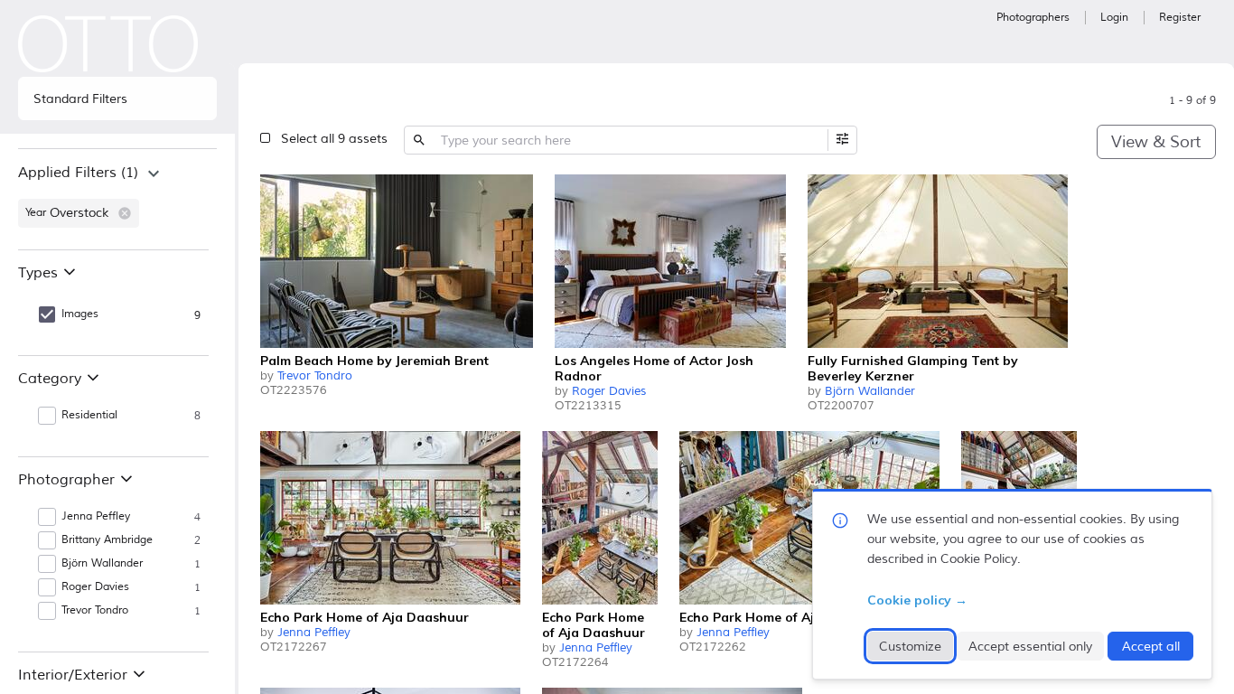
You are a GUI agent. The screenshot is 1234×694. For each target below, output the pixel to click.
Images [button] (79, 314)
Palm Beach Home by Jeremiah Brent (374, 360)
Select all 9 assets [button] (334, 138)
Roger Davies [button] (95, 587)
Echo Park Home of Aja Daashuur (364, 617)
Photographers (1033, 17)
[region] (117, 198)
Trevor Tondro (314, 376)
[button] (124, 213)
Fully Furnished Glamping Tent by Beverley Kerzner (913, 368)
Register (1180, 17)
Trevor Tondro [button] (94, 610)
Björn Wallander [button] (102, 563)
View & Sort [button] (1156, 142)
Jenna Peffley (314, 632)
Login (1114, 17)
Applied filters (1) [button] (78, 173)
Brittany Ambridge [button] (107, 540)
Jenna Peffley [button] (95, 516)
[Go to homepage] (108, 43)
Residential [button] (89, 415)
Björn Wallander (870, 391)
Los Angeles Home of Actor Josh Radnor (654, 368)
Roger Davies (609, 391)
